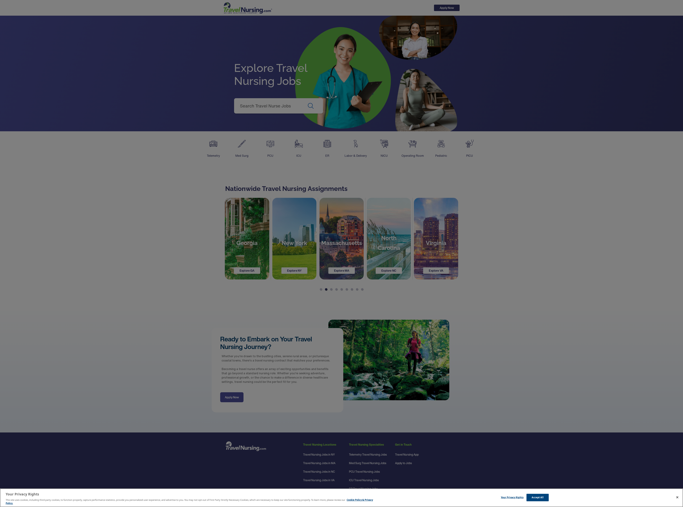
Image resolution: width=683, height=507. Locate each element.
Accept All (537, 497)
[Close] (677, 497)
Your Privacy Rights (512, 497)
